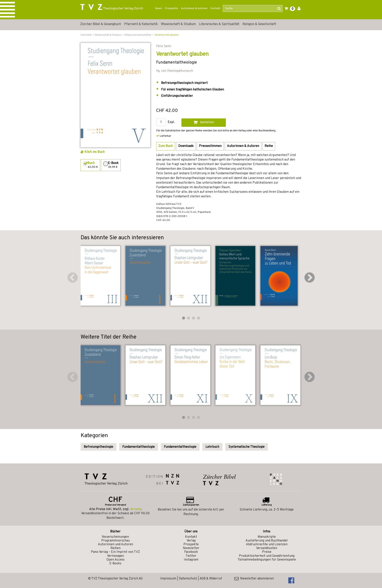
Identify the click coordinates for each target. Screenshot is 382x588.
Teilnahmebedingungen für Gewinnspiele (267, 560)
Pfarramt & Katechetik (141, 24)
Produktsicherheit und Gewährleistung (266, 556)
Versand (135, 509)
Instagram (191, 560)
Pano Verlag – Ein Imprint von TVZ (115, 552)
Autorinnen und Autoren (115, 544)
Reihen (115, 548)
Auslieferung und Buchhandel (267, 541)
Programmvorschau (115, 541)
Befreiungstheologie (98, 447)
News (158, 8)
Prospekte (171, 8)
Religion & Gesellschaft (259, 24)
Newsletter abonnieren (256, 579)
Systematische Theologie (246, 447)
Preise (266, 552)
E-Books (115, 564)
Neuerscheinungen (115, 537)
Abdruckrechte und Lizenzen (266, 544)
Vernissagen (115, 556)
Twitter (191, 556)
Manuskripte (267, 537)
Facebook (191, 552)
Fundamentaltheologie (138, 447)
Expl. (171, 122)
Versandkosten (266, 548)
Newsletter (191, 548)
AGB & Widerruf (211, 579)
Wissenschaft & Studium (178, 24)
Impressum (168, 579)
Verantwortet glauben (167, 35)
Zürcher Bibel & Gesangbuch (100, 24)
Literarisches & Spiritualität (219, 24)
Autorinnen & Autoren (194, 8)
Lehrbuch (212, 447)
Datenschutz (188, 579)
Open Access (115, 560)
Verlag (191, 541)
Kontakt (215, 8)
